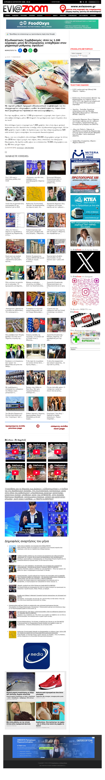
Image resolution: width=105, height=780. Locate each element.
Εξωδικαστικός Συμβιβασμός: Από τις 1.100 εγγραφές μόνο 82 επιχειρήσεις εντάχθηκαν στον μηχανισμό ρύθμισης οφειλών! (35, 43)
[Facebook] (81, 2)
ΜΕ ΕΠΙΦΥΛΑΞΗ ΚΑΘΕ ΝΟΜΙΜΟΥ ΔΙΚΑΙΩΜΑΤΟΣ (52, 765)
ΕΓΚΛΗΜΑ (24, 15)
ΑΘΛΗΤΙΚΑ (63, 15)
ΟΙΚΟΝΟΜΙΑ (29, 148)
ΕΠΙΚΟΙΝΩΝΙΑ (72, 15)
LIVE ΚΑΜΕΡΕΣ (83, 15)
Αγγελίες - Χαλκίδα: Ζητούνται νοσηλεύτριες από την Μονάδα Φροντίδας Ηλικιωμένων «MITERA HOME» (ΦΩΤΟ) (85, 112)
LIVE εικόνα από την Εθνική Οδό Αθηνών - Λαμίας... (84, 90)
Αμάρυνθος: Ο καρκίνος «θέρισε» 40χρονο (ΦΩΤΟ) (84, 141)
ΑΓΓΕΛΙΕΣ (93, 15)
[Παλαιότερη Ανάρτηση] (59, 430)
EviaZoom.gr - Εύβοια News (59, 763)
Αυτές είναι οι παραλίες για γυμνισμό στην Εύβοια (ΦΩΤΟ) (34, 546)
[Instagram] (86, 2)
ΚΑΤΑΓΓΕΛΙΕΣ (55, 2)
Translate (84, 56)
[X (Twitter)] (83, 2)
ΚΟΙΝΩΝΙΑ (15, 15)
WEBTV (55, 15)
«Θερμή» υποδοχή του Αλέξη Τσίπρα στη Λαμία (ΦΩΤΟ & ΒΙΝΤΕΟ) (36, 585)
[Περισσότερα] (35, 50)
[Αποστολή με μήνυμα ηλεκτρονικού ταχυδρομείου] (6, 152)
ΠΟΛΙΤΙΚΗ (32, 15)
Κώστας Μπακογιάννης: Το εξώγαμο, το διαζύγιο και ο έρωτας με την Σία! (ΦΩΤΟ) (40, 621)
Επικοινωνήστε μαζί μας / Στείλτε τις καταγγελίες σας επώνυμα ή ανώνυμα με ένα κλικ (33, 605)
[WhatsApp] (30, 50)
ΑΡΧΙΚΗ (7, 15)
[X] (25, 50)
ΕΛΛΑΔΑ (39, 15)
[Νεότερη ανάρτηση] (15, 429)
